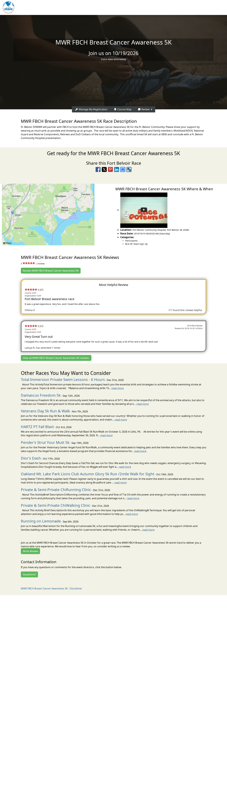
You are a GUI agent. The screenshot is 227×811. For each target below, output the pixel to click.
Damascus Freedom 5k (41, 395)
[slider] (29, 263)
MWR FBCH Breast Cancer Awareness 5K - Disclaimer (51, 588)
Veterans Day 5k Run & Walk (45, 410)
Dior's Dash (31, 458)
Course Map (124, 109)
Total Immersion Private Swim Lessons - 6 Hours (63, 379)
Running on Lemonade (41, 521)
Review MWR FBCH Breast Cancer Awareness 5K (51, 270)
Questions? (29, 574)
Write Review (30, 551)
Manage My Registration (92, 109)
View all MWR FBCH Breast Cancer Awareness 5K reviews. (56, 358)
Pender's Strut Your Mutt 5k (45, 442)
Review (145, 109)
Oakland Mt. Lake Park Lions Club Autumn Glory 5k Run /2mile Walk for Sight (87, 473)
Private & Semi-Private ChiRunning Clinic (56, 489)
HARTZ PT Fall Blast (37, 426)
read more (117, 388)
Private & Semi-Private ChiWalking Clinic (55, 505)
